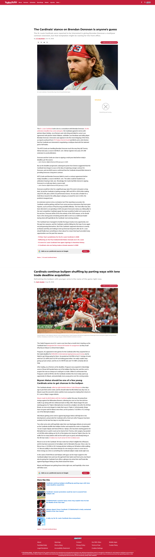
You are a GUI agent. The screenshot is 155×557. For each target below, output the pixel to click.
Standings (40, 2)
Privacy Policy (80, 545)
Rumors (26, 2)
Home (39, 257)
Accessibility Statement (62, 548)
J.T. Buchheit (40, 38)
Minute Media (28, 552)
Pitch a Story (59, 545)
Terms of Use (96, 545)
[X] (145, 2)
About (39, 542)
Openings (58, 542)
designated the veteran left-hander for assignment (63, 345)
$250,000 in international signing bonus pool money (67, 354)
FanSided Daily (42, 545)
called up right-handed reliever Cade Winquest (66, 387)
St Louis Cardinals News (49, 257)
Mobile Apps (113, 542)
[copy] (47, 42)
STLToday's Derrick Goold (61, 140)
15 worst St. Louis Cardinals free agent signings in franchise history (61, 242)
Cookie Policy (113, 545)
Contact (78, 542)
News (20, 2)
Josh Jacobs (40, 282)
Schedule (32, 2)
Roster (47, 2)
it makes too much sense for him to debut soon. (64, 438)
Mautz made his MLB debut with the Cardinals (52, 398)
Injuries (52, 2)
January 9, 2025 (63, 162)
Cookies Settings (97, 548)
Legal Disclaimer (42, 548)
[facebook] (141, 2)
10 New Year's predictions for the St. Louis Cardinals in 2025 (58, 237)
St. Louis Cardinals (46, 128)
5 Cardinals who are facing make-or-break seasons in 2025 (58, 245)
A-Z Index (79, 548)
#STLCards (43, 148)
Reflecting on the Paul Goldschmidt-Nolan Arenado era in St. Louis (61, 240)
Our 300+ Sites (96, 542)
